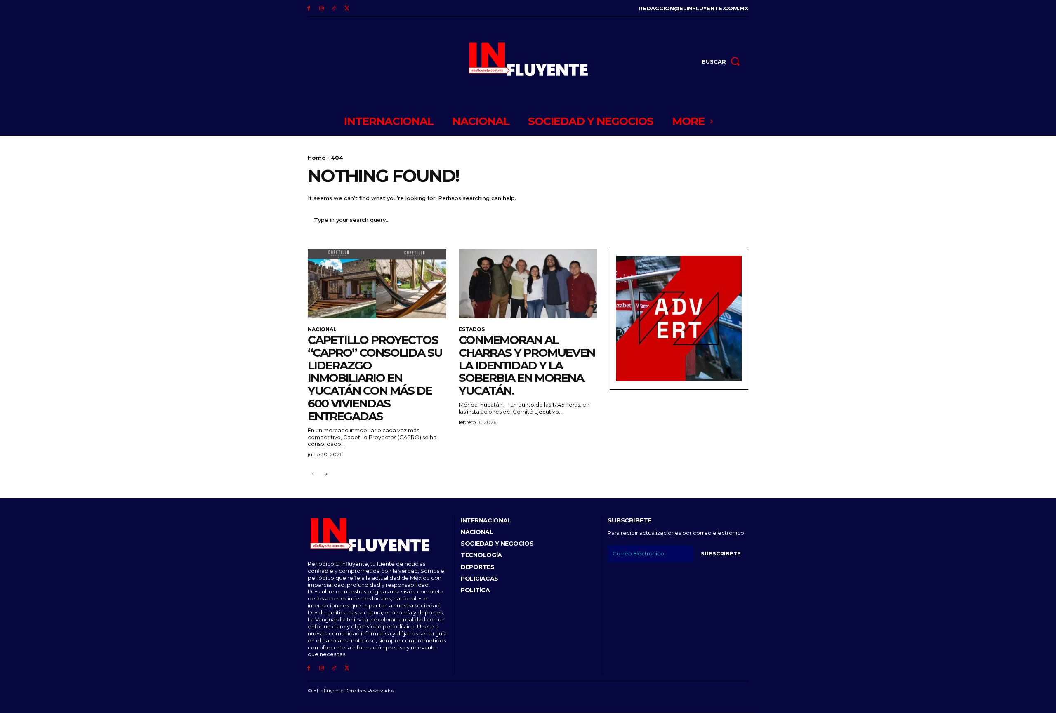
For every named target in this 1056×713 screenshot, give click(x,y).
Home (316, 157)
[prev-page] (313, 474)
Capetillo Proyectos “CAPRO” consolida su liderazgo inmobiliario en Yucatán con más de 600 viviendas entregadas (375, 378)
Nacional (322, 329)
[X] (346, 8)
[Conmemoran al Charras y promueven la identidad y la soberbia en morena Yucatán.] (528, 283)
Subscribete (721, 553)
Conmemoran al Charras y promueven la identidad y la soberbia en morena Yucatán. (527, 365)
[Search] (737, 220)
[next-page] (326, 474)
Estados (472, 329)
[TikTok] (334, 8)
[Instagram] (321, 8)
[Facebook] (308, 8)
